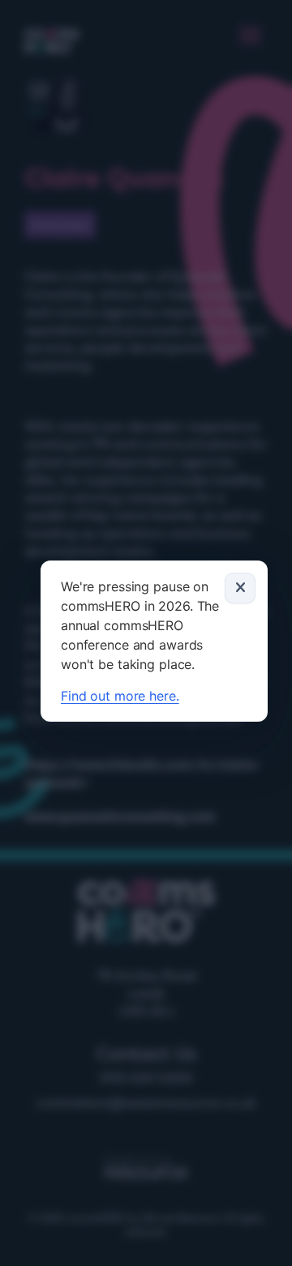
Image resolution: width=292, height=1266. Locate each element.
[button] (240, 588)
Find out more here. (120, 696)
